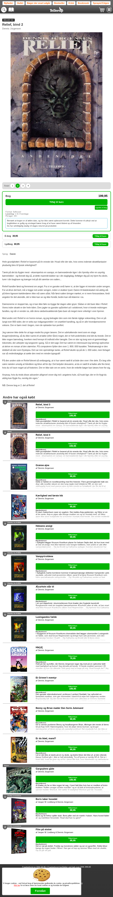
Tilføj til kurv (56, 202)
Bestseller (59, 3)
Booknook (83, 3)
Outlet (20, 3)
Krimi (71, 3)
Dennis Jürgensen (11, 28)
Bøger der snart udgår (38, 3)
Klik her (17, 885)
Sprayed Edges (101, 3)
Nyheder (8, 3)
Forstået (40, 890)
